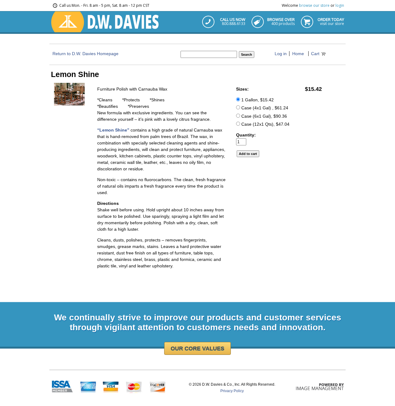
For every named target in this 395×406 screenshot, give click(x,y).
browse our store (314, 5)
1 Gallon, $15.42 (257, 99)
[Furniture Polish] (69, 104)
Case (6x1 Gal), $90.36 (263, 116)
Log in (281, 53)
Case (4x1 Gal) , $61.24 (264, 107)
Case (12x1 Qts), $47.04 (264, 124)
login (339, 5)
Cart (315, 53)
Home (298, 53)
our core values (197, 348)
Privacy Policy (232, 391)
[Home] (105, 30)
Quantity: (246, 134)
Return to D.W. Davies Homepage (85, 53)
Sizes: (242, 89)
